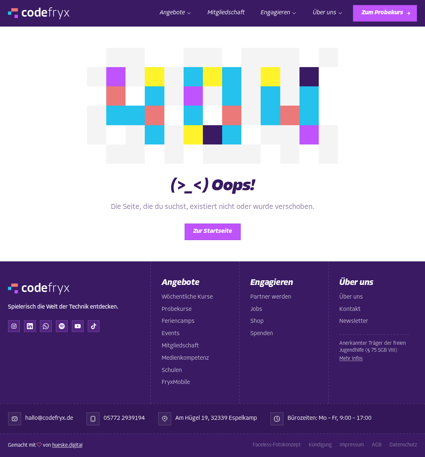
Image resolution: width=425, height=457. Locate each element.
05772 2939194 (124, 418)
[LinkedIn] (30, 326)
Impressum (352, 445)
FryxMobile (176, 383)
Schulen (172, 371)
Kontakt (350, 310)
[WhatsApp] (46, 326)
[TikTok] (94, 326)
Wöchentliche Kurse (187, 297)
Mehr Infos (351, 358)
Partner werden (270, 297)
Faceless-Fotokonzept (277, 445)
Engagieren (275, 13)
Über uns (324, 13)
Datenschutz (403, 445)
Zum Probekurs (382, 13)
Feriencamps (178, 321)
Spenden (261, 334)
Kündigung (320, 445)
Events (171, 334)
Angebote (172, 13)
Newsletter (353, 321)
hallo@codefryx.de (49, 418)
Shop (257, 321)
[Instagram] (14, 326)
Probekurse (177, 310)
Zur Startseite (212, 231)
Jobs (256, 310)
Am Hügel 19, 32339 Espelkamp (216, 418)
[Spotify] (62, 326)
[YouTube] (78, 326)
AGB (377, 445)
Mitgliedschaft (226, 13)
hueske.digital (67, 445)
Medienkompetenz (185, 358)
